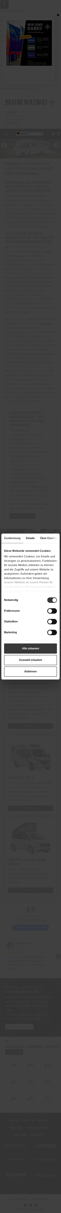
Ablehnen (30, 671)
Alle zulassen (30, 648)
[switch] (52, 611)
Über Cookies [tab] (49, 538)
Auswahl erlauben (30, 659)
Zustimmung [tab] (12, 538)
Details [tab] (30, 538)
